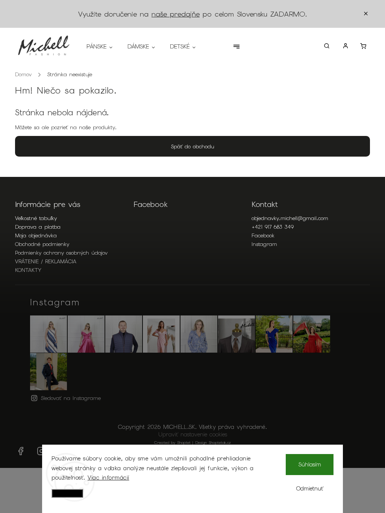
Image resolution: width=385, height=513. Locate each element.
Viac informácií (108, 477)
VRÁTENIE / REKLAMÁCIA (45, 261)
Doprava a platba (38, 226)
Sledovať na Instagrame (71, 398)
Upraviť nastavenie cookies (192, 434)
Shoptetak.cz (220, 442)
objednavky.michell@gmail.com (290, 218)
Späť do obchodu (192, 146)
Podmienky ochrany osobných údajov (61, 252)
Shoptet (184, 442)
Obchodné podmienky (42, 244)
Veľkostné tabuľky (36, 218)
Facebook (263, 235)
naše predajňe (176, 14)
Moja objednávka (36, 235)
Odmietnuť (309, 488)
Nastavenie (67, 493)
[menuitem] (103, 46)
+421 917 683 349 (273, 226)
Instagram (264, 244)
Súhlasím (310, 464)
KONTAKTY (28, 270)
